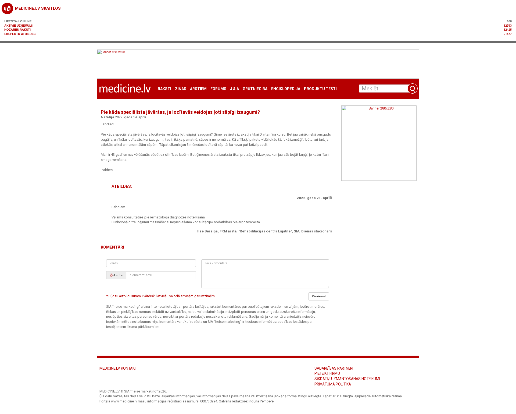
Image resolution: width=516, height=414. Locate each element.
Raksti (164, 89)
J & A (234, 89)
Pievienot (319, 296)
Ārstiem (198, 89)
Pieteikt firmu (327, 373)
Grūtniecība (255, 89)
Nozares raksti (17, 29)
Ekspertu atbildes (19, 34)
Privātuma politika (332, 384)
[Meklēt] (412, 88)
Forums (218, 89)
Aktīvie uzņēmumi (18, 25)
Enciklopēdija (285, 89)
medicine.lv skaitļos (38, 8)
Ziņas (180, 89)
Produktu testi (320, 89)
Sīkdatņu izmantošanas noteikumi (347, 379)
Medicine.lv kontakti (118, 368)
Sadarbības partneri (333, 368)
